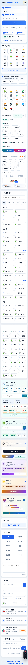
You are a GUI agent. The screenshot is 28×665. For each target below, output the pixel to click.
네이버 (6, 27)
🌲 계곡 (24, 388)
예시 (19, 435)
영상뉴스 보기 (20, 150)
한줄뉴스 (6, 37)
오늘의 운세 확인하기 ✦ (14, 491)
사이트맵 (21, 664)
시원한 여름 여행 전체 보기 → (15, 415)
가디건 (4, 172)
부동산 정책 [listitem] (15, 138)
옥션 (19, 603)
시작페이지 (9, 3)
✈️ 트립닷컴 (5, 410)
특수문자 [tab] (20, 537)
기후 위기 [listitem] (6, 134)
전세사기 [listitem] (6, 142)
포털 (18, 202)
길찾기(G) (21, 27)
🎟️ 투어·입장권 (23, 406)
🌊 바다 (11, 388)
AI (13, 202)
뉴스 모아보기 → (17, 115)
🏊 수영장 (5, 388)
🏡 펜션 (6, 391)
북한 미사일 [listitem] (6, 138)
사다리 (20, 555)
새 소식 (19, 81)
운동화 (4, 161)
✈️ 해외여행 (15, 391)
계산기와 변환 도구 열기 (14, 525)
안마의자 (19, 168)
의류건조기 (5, 165)
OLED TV (21, 161)
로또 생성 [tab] (20, 550)
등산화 (9, 172)
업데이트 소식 (18, 661)
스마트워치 (5, 168)
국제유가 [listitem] (14, 134)
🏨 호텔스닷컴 (11, 410)
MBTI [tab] (8, 541)
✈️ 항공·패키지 (15, 406)
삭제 (24, 435)
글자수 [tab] (20, 541)
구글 (14, 27)
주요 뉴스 (12, 81)
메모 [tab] (8, 537)
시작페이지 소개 (10, 661)
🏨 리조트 (18, 388)
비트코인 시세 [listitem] (7, 146)
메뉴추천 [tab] (8, 559)
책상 (16, 161)
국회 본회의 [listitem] (6, 127)
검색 (14, 23)
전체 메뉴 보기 (13, 70)
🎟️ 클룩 (24, 410)
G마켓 (19, 598)
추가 (24, 648)
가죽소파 (12, 168)
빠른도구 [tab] (8, 550)
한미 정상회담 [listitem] (16, 127)
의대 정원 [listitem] (21, 134)
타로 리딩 (7, 474)
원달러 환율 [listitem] (6, 123)
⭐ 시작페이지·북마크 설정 (11, 664)
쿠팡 (6, 598)
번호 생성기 (20, 456)
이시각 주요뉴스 (8, 150)
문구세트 (12, 165)
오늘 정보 (4, 81)
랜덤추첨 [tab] (8, 555)
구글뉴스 (13, 119)
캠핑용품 (10, 161)
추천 (4, 202)
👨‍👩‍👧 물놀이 (24, 391)
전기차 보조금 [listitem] (17, 131)
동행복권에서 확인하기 (14, 451)
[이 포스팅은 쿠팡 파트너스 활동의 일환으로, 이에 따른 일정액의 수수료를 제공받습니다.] (14, 180)
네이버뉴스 (6, 119)
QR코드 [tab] (8, 546)
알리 (6, 603)
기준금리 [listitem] (15, 123)
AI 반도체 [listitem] (20, 142)
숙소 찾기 (24, 395)
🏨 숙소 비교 (6, 406)
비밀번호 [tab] (20, 546)
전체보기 (24, 228)
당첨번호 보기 (7, 456)
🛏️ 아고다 (18, 410)
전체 (9, 202)
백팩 (18, 165)
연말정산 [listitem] (13, 142)
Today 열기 (5, 435)
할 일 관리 (13, 435)
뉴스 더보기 (12, 40)
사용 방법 (20, 474)
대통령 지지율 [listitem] (7, 131)
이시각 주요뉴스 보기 (14, 37)
